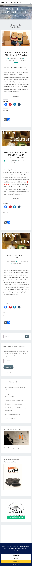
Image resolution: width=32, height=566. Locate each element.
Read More (16, 96)
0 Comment (17, 263)
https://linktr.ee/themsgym (12, 448)
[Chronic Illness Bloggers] (16, 510)
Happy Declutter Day (16, 256)
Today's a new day (10, 418)
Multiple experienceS (11, 2)
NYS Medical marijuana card (13, 414)
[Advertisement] (16, 538)
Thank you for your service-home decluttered (16, 154)
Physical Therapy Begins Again (14, 400)
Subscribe (8, 367)
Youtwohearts (10, 60)
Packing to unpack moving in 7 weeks (16, 53)
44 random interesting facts (13, 404)
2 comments (22, 60)
